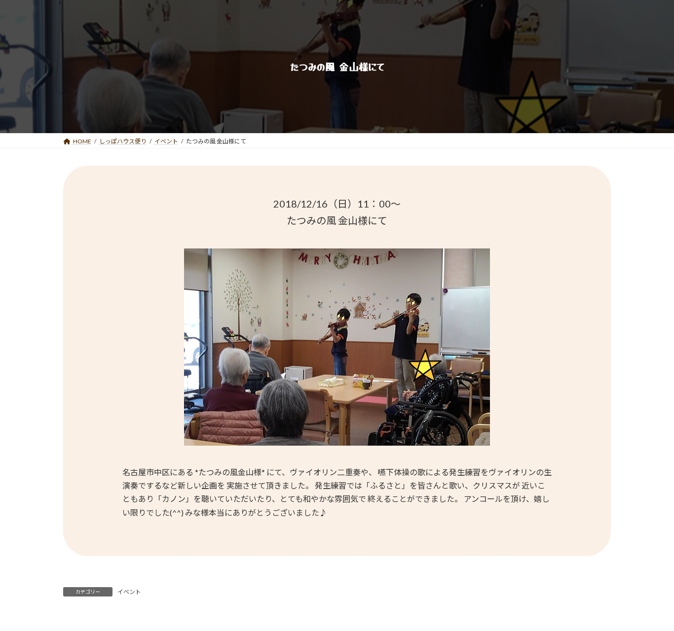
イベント (129, 592)
